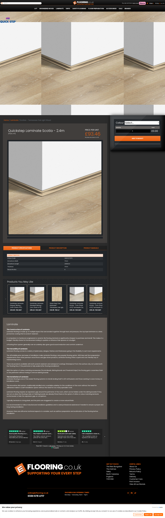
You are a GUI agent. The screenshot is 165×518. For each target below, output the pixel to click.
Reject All (148, 515)
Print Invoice (134, 481)
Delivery (132, 476)
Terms (132, 474)
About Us (133, 466)
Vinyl (68, 9)
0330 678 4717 (36, 496)
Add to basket (137, 138)
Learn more (135, 3)
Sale (120, 9)
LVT (35, 9)
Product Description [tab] (58, 248)
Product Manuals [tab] (91, 248)
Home (6, 120)
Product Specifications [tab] (22, 248)
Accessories (111, 9)
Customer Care (135, 479)
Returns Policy (135, 471)
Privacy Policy (135, 469)
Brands (128, 9)
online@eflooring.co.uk (38, 493)
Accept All (158, 515)
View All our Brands (137, 484)
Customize (138, 515)
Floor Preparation (96, 9)
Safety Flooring (79, 9)
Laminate (59, 9)
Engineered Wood (46, 9)
